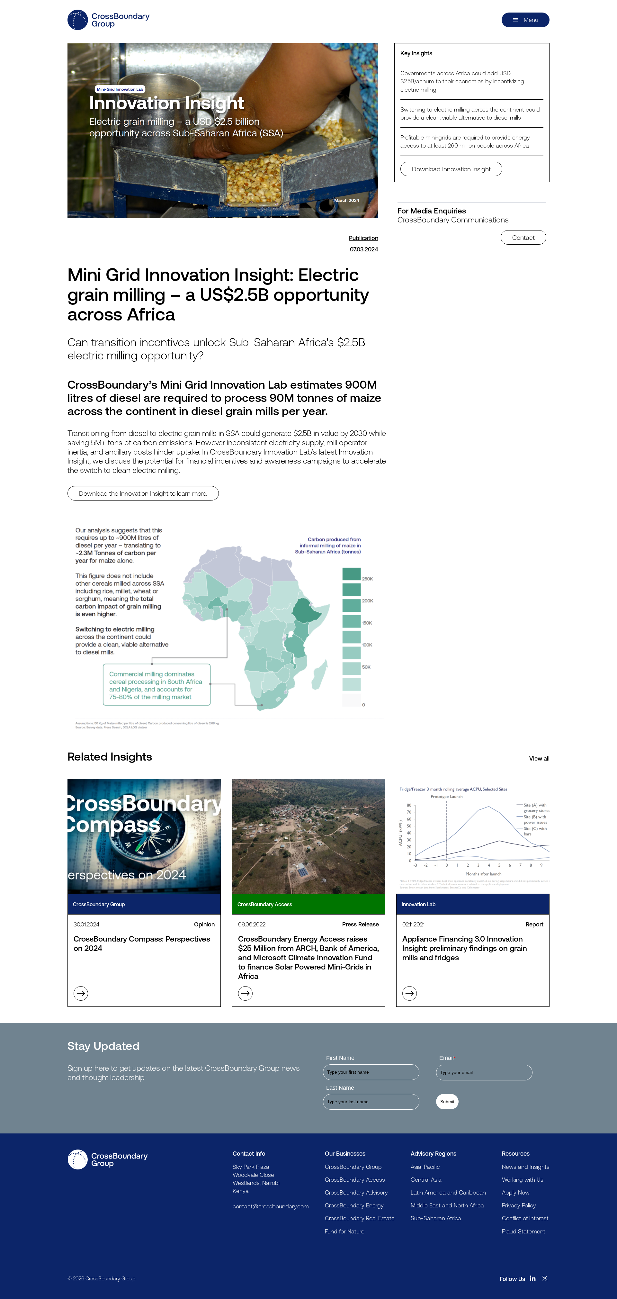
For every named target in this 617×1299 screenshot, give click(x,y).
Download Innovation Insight (451, 169)
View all (539, 758)
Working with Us (522, 1179)
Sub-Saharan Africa (436, 1218)
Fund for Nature (344, 1231)
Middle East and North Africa (447, 1205)
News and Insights (526, 1166)
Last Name (340, 1088)
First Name (340, 1058)
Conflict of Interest (525, 1218)
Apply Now (516, 1192)
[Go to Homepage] (107, 1159)
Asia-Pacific (425, 1166)
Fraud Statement (523, 1231)
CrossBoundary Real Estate (360, 1218)
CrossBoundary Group (353, 1166)
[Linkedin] (532, 1278)
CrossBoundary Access (355, 1179)
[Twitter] (545, 1278)
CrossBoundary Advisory (356, 1192)
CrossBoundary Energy (354, 1205)
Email (447, 1058)
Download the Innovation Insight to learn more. (143, 493)
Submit (447, 1101)
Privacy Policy (519, 1205)
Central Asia (426, 1179)
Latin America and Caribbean (448, 1192)
